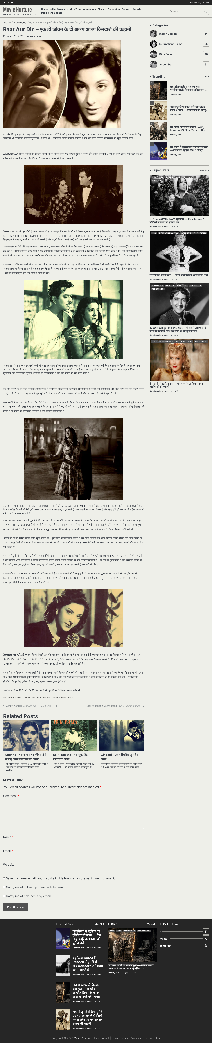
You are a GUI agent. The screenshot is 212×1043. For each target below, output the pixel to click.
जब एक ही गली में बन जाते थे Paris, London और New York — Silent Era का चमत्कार (189, 120)
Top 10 (55, 698)
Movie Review (31, 698)
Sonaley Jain (33, 36)
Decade (136, 9)
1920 (112, 931)
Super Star (114, 9)
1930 (154, 233)
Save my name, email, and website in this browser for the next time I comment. (60, 878)
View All (203, 77)
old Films (45, 698)
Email (8, 851)
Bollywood (9, 698)
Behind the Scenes (52, 12)
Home (44, 9)
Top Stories (67, 698)
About (105, 1038)
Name (8, 837)
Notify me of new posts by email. (29, 896)
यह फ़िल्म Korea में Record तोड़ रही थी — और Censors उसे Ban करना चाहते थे (188, 160)
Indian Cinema (57, 9)
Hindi (19, 698)
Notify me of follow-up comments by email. (36, 887)
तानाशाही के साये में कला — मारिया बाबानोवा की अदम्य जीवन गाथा (179, 275)
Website (8, 864)
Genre (125, 9)
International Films (93, 9)
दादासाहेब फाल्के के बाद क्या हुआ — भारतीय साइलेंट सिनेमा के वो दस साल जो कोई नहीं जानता (87, 991)
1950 (154, 177)
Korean (191, 177)
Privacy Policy (119, 1038)
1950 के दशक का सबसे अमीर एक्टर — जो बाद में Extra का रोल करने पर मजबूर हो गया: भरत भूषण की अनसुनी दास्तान (179, 329)
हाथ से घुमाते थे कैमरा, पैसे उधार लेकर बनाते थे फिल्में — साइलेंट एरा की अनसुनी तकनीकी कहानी (189, 100)
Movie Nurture (17, 9)
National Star (180, 286)
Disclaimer (136, 1038)
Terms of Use (153, 1038)
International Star (175, 177)
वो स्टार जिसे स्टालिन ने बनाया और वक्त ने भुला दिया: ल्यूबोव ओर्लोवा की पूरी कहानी (176, 385)
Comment (11, 796)
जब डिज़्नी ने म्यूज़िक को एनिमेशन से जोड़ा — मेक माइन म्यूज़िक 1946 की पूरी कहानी (189, 140)
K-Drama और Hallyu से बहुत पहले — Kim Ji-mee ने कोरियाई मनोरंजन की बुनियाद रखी (177, 220)
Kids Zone (75, 9)
